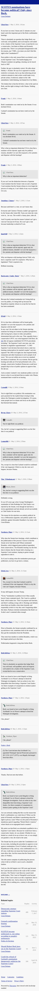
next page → (5, 894)
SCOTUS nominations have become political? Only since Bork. (16, 10)
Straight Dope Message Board (11, 2)
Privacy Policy (19, 981)
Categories (10, 977)
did (2, 341)
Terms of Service (6, 981)
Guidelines (19, 977)
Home (3, 977)
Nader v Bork (5, 745)
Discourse (12, 986)
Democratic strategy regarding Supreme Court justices (10, 911)
